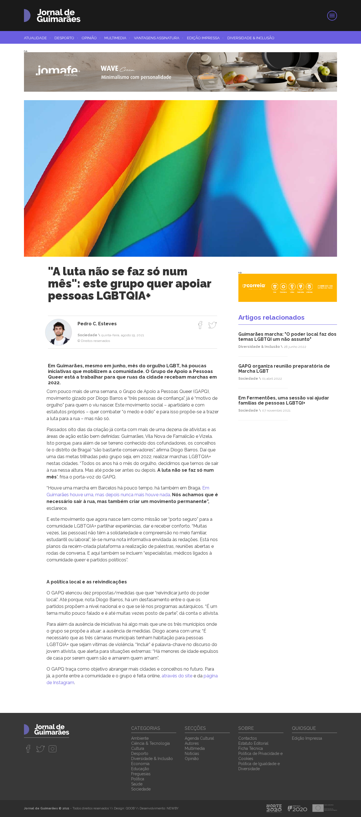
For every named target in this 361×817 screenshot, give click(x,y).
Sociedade (141, 789)
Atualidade (37, 38)
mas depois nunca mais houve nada (132, 494)
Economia (140, 763)
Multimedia (117, 38)
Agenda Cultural (199, 738)
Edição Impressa (205, 38)
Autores (192, 743)
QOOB (130, 808)
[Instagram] (52, 749)
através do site (177, 675)
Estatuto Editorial (253, 743)
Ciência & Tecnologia (150, 743)
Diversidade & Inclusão (250, 38)
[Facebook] (200, 325)
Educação (140, 769)
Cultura (137, 748)
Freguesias (141, 774)
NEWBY (173, 808)
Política (137, 779)
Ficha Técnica (250, 748)
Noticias (192, 753)
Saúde (136, 784)
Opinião (91, 38)
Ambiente (140, 738)
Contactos (247, 738)
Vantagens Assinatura (158, 38)
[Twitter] (212, 325)
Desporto (66, 38)
